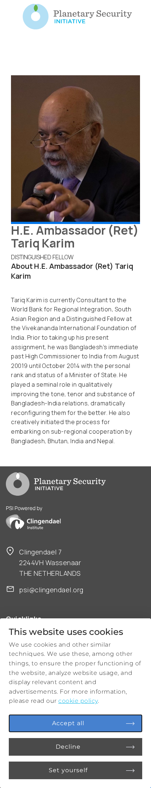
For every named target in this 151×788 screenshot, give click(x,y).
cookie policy (78, 700)
